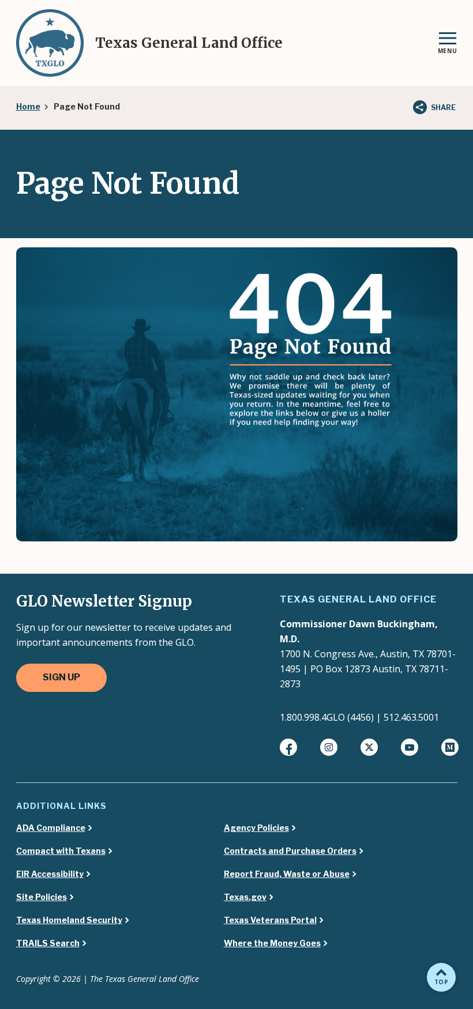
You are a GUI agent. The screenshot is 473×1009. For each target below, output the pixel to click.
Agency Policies (256, 828)
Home (28, 106)
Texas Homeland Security (69, 920)
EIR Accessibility (50, 874)
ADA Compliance (50, 828)
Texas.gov (245, 897)
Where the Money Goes (272, 943)
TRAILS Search (48, 943)
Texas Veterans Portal (270, 920)
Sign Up (61, 677)
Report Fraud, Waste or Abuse (287, 874)
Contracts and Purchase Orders (290, 851)
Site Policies (41, 897)
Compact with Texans (61, 851)
